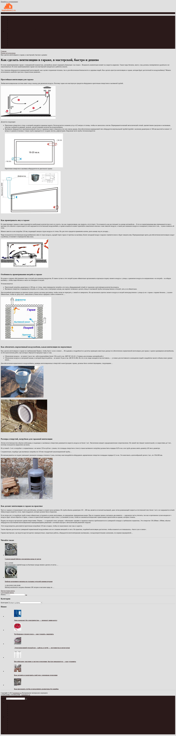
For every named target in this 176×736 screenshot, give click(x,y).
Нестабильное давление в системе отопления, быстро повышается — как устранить (45, 661)
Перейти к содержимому (9, 2)
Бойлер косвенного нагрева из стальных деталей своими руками (28, 581)
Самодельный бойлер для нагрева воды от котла (23, 559)
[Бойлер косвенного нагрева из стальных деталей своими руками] (11, 577)
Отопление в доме (15, 33)
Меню (4, 13)
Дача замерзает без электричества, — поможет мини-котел (35, 620)
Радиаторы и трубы (16, 40)
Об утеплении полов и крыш (19, 22)
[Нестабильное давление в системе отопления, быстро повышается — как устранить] (17, 657)
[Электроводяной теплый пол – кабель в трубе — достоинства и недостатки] (17, 644)
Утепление (8, 16)
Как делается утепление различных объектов (24, 26)
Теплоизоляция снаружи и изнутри (21, 24)
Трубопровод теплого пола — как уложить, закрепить (34, 634)
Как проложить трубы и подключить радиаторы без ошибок (36, 689)
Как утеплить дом (15, 18)
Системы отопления (16, 35)
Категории (4, 602)
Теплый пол (13, 44)
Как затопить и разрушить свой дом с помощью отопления (35, 675)
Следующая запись (7, 592)
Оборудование (10, 48)
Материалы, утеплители (17, 27)
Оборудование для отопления (19, 42)
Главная (3, 51)
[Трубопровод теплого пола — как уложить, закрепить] (17, 630)
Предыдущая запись (8, 591)
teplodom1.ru (17, 693)
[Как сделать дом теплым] (9, 11)
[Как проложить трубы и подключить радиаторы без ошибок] (17, 685)
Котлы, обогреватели (16, 37)
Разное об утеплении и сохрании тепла (22, 29)
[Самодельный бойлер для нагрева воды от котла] (11, 555)
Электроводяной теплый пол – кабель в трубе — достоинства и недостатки (42, 648)
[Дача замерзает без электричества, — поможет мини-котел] (17, 616)
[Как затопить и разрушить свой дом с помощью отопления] (17, 671)
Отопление (9, 31)
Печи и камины (14, 38)
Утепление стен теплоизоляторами (21, 20)
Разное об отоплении (16, 46)
